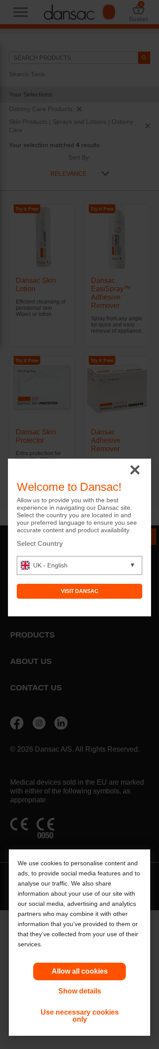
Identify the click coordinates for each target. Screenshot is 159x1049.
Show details (79, 991)
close (135, 470)
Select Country (40, 543)
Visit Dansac (79, 591)
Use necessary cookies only (80, 1015)
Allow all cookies (80, 971)
